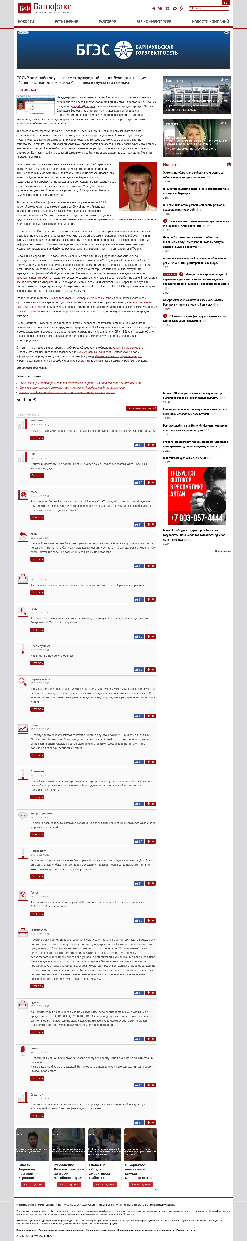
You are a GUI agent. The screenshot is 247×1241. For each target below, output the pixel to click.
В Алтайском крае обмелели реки (184, 458)
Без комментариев (154, 21)
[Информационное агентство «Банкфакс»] (50, 8)
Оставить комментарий (141, 408)
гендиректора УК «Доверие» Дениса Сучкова (82, 298)
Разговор (107, 21)
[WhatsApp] (35, 399)
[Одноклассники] (181, 8)
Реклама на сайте (185, 1230)
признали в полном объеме (33, 277)
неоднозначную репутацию (126, 347)
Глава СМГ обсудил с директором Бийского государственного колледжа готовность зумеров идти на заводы (194, 534)
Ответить (37, 438)
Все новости (223, 551)
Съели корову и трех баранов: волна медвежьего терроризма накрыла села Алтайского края (80, 383)
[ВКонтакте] (161, 8)
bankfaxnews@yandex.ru (162, 1205)
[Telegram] (153, 8)
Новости (26, 21)
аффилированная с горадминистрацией (117, 356)
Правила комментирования (100, 1230)
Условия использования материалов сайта (61, 1230)
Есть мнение (66, 21)
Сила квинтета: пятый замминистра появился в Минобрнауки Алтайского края (72, 387)
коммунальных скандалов (95, 352)
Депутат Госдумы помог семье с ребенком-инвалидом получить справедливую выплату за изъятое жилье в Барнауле (193, 242)
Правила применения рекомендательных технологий (145, 1230)
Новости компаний (210, 21)
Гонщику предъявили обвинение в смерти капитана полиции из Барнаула (67, 392)
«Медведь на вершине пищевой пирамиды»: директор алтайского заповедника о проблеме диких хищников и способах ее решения (196, 279)
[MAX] (175, 8)
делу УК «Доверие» (83, 106)
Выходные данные (26, 1230)
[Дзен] (168, 8)
